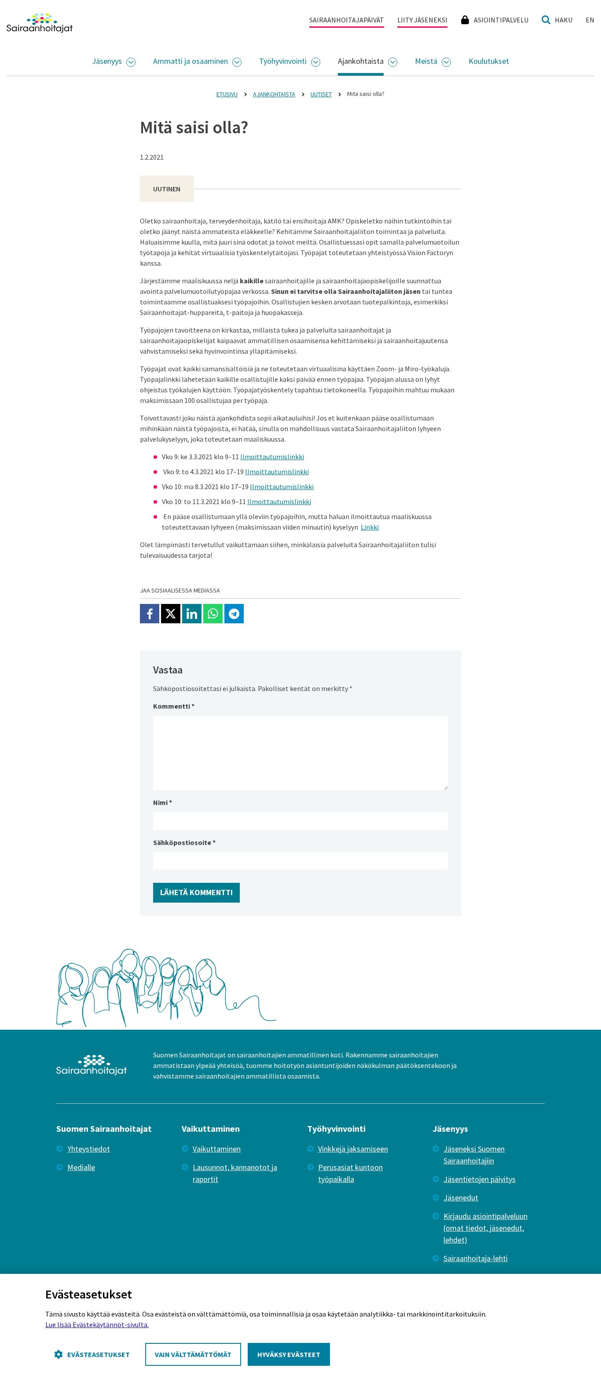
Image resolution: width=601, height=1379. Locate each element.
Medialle (81, 1167)
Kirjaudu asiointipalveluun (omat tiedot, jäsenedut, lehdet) (485, 1228)
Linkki (370, 527)
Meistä (426, 61)
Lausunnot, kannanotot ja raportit (235, 1173)
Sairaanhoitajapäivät (346, 19)
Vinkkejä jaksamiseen (353, 1149)
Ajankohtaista (361, 61)
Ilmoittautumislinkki (272, 456)
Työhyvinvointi (283, 61)
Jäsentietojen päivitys (479, 1179)
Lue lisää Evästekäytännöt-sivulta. (97, 1324)
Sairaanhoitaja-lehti (475, 1258)
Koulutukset (489, 61)
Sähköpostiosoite (184, 842)
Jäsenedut (460, 1197)
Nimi (162, 802)
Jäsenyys (107, 61)
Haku (563, 19)
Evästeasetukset (98, 1354)
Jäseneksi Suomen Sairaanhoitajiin (474, 1155)
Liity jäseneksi (422, 19)
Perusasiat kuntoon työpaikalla (350, 1173)
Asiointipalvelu (501, 19)
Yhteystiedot (88, 1149)
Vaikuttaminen (217, 1149)
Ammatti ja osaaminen (190, 61)
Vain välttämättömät (193, 1354)
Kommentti (173, 706)
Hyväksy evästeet (288, 1354)
